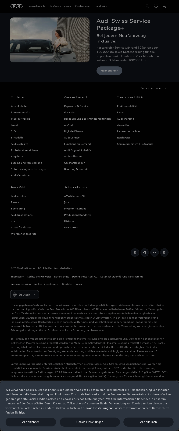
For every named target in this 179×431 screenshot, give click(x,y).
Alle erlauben (148, 422)
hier (21, 412)
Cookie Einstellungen (89, 422)
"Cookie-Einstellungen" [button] (98, 408)
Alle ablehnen (31, 422)
